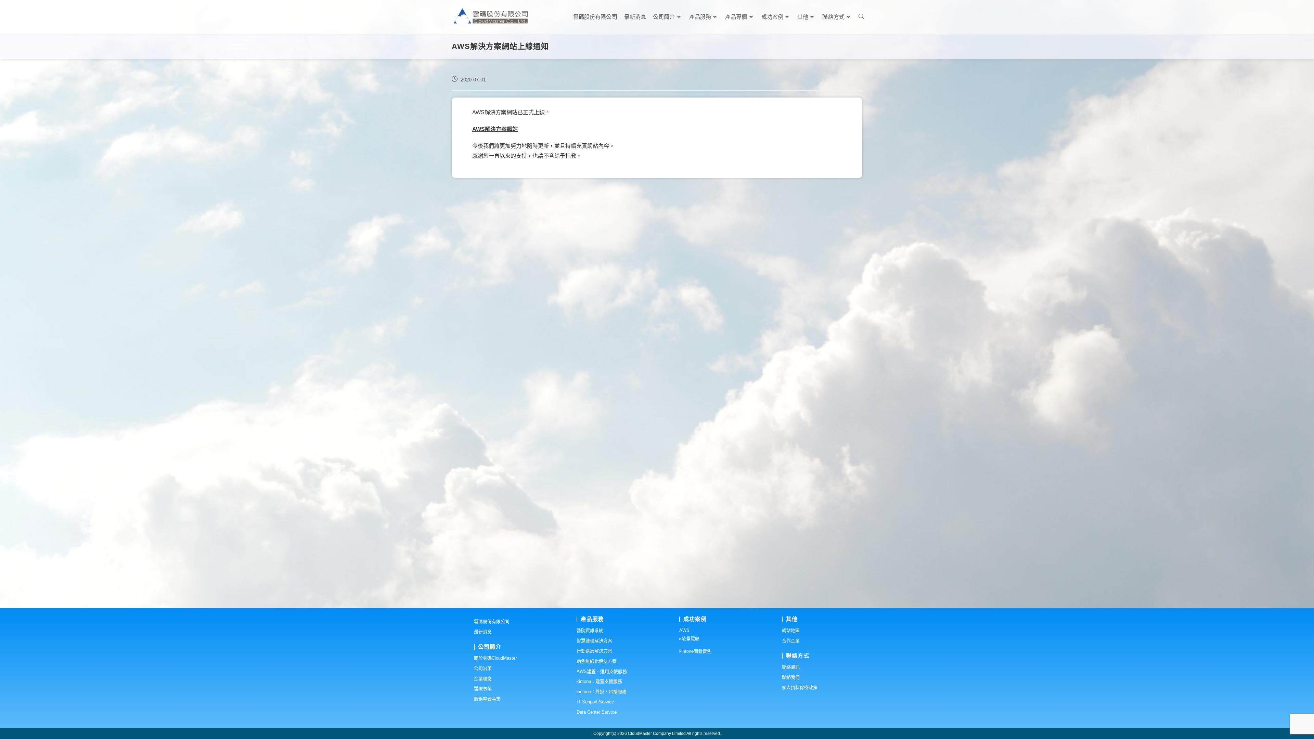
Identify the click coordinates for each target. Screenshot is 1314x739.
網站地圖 (791, 630)
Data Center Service (597, 712)
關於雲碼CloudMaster (495, 658)
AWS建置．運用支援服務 (602, 671)
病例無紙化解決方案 (597, 661)
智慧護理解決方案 (594, 640)
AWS (684, 630)
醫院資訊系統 (590, 630)
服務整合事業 (487, 698)
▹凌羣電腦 (689, 638)
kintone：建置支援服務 (599, 681)
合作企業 (791, 640)
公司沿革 (483, 668)
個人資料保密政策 (799, 687)
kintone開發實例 (695, 651)
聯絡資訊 (791, 667)
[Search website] (861, 17)
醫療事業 (483, 688)
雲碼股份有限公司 (492, 621)
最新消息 (483, 631)
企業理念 (483, 678)
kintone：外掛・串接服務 (602, 691)
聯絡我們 (791, 677)
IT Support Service (595, 701)
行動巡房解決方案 (594, 650)
